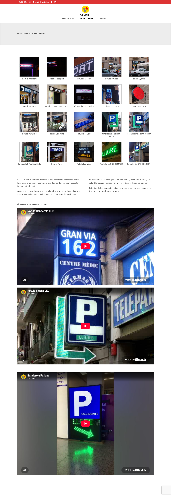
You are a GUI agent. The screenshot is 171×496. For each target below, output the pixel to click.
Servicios (66, 18)
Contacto (104, 18)
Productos (85, 18)
